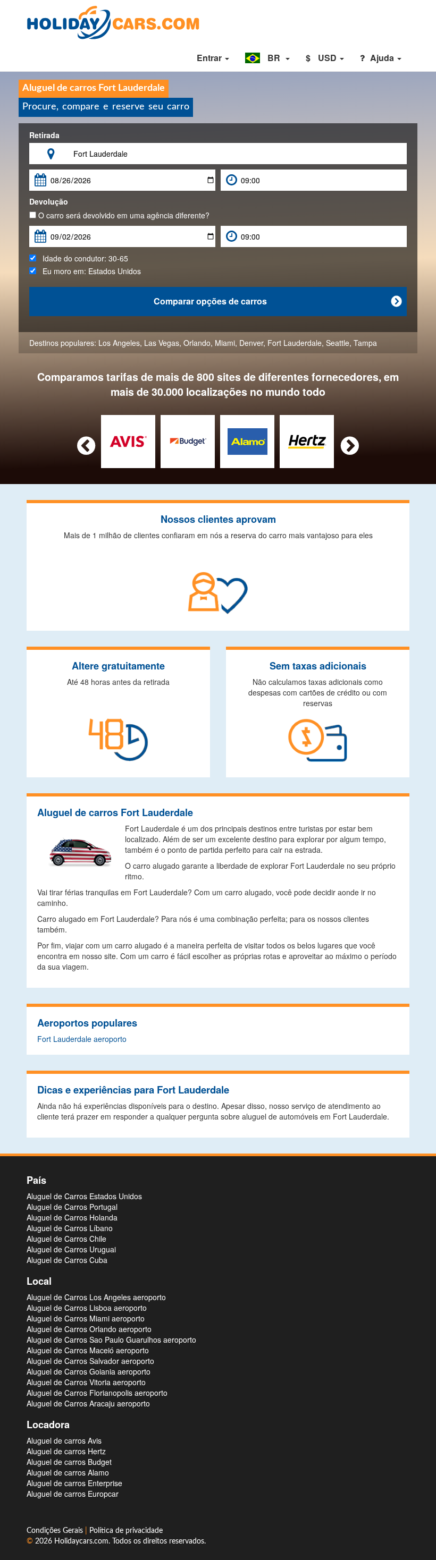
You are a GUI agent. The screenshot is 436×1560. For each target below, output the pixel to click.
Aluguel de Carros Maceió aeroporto (88, 1350)
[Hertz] (307, 440)
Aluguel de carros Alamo (68, 1472)
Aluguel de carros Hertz (66, 1451)
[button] (267, 58)
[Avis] (128, 440)
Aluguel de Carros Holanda (72, 1217)
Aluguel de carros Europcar (73, 1493)
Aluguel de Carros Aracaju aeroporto (88, 1403)
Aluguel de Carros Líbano (70, 1228)
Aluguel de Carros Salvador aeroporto (90, 1360)
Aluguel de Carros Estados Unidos (84, 1196)
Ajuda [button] (383, 58)
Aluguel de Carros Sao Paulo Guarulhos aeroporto (111, 1339)
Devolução (48, 201)
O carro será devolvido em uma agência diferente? (122, 215)
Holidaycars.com (81, 1541)
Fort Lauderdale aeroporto (82, 1038)
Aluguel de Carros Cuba (67, 1259)
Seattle (337, 342)
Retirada (44, 135)
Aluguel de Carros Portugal (72, 1206)
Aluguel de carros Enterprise (74, 1483)
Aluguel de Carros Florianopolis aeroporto (97, 1392)
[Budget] (188, 440)
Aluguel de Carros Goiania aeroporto (88, 1371)
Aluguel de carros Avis (64, 1440)
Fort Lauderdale (294, 342)
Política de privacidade (126, 1530)
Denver (251, 342)
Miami (225, 342)
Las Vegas (161, 342)
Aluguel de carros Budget (69, 1461)
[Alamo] (247, 440)
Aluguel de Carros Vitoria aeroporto (86, 1382)
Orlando (197, 342)
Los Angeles (119, 342)
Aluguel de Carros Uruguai (71, 1249)
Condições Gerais (56, 1530)
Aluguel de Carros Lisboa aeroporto (87, 1307)
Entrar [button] (210, 58)
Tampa (365, 342)
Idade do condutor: (82, 258)
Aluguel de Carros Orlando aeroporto (89, 1329)
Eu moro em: (88, 271)
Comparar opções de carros (278, 301)
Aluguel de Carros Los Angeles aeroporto (96, 1297)
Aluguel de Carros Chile (66, 1238)
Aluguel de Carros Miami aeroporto (86, 1318)
